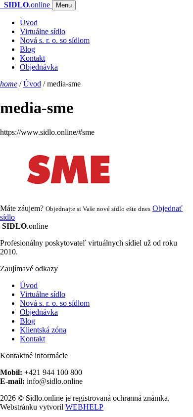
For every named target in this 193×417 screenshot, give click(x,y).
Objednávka (39, 67)
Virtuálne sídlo (42, 31)
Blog (27, 49)
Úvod (29, 22)
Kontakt (32, 58)
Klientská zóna (43, 330)
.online (28, 4)
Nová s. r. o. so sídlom (55, 40)
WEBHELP (84, 407)
